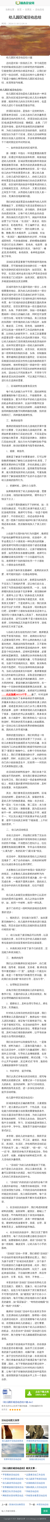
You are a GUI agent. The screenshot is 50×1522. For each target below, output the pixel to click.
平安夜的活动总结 (11, 1475)
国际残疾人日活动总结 (36, 1487)
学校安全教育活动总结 (36, 1495)
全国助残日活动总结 (35, 1483)
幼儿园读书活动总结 (12, 1483)
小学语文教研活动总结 (13, 1479)
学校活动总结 (32, 1491)
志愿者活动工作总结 (35, 1475)
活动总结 (39, 9)
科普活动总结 (42, 1504)
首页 (19, 9)
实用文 (28, 9)
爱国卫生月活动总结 (12, 1491)
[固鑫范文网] (25, 3)
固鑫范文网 (21, 1519)
